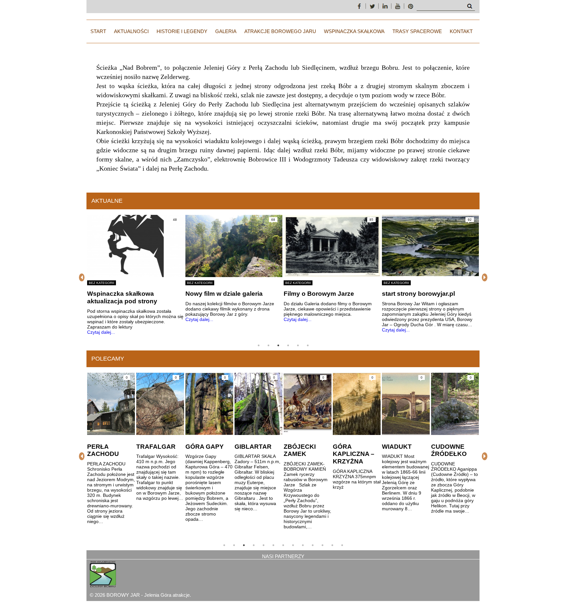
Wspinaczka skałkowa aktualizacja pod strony (122, 297)
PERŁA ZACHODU (103, 450)
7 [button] (283, 545)
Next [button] (484, 277)
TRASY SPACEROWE (417, 31)
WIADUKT (397, 446)
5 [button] (297, 345)
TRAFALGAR (156, 446)
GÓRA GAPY (204, 446)
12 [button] (332, 545)
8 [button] (293, 545)
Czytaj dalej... (101, 332)
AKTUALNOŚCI (131, 31)
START (98, 31)
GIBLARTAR (253, 446)
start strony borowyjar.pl (418, 293)
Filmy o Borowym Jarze (319, 293)
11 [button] (322, 545)
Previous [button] (81, 277)
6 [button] (307, 345)
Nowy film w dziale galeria (224, 293)
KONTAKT (461, 31)
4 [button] (288, 345)
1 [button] (258, 345)
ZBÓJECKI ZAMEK (300, 450)
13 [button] (342, 545)
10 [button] (312, 545)
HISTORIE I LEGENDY (182, 31)
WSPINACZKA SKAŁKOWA (354, 31)
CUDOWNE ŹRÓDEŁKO (449, 450)
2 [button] (268, 345)
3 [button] (278, 345)
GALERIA (225, 31)
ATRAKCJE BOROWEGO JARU (280, 31)
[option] (135, 275)
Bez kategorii (101, 283)
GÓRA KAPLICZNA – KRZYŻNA (353, 454)
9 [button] (302, 545)
